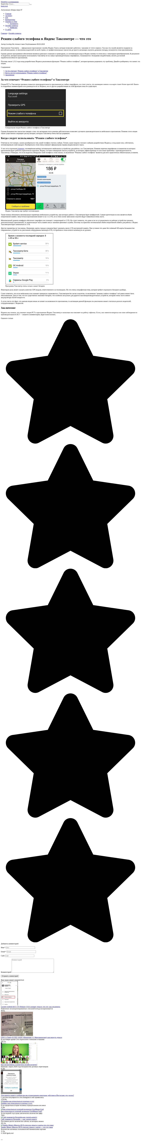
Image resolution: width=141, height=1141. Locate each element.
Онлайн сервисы (11, 26)
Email (3, 952)
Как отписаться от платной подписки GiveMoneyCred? (21, 1111)
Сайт (3, 956)
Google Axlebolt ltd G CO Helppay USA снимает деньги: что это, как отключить (30, 1007)
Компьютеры (10, 20)
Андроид (8, 16)
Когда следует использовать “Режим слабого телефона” (26, 73)
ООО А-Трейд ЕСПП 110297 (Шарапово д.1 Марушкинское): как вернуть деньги (31, 1037)
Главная (8, 14)
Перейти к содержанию (10, 2)
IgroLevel (4, 6)
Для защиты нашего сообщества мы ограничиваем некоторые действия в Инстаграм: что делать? (37, 1095)
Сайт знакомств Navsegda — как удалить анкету (19, 1119)
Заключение (9, 75)
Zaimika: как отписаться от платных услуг (16, 1103)
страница (20, 148)
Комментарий (6, 972)
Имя (3, 947)
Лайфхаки (13, 28)
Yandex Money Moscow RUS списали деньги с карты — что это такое (27, 1127)
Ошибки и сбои (11, 22)
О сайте (8, 30)
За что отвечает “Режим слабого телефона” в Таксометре (26, 71)
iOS (6, 18)
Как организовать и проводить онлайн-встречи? (19, 1065)
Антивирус (14, 24)
